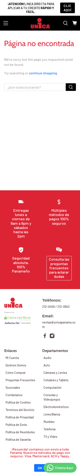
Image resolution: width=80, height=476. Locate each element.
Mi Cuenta (12, 358)
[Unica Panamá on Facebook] (44, 336)
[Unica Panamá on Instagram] (52, 336)
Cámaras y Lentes (55, 372)
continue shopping (43, 73)
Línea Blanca (52, 414)
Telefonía (49, 429)
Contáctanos (14, 395)
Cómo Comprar (16, 372)
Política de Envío (16, 425)
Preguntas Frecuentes (20, 380)
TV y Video (50, 436)
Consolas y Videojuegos (52, 397)
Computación (52, 387)
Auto (47, 365)
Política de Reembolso (20, 432)
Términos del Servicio (20, 410)
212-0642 (63, 306)
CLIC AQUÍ (67, 8)
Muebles (49, 422)
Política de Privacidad (20, 417)
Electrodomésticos (56, 407)
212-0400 (48, 306)
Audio (47, 358)
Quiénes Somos (16, 365)
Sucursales (13, 387)
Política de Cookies (18, 402)
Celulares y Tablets (56, 380)
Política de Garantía (18, 439)
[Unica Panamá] (40, 23)
